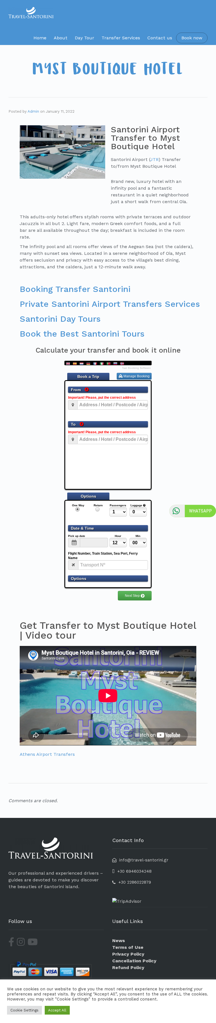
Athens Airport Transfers (47, 754)
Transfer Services (121, 37)
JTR (154, 159)
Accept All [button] (57, 1010)
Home (39, 37)
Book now (191, 37)
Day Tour (84, 37)
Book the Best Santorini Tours (82, 334)
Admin (33, 111)
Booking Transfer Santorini (75, 289)
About (61, 37)
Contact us (159, 37)
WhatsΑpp (200, 510)
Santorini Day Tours (60, 319)
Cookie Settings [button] (24, 1010)
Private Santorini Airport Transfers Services (110, 304)
